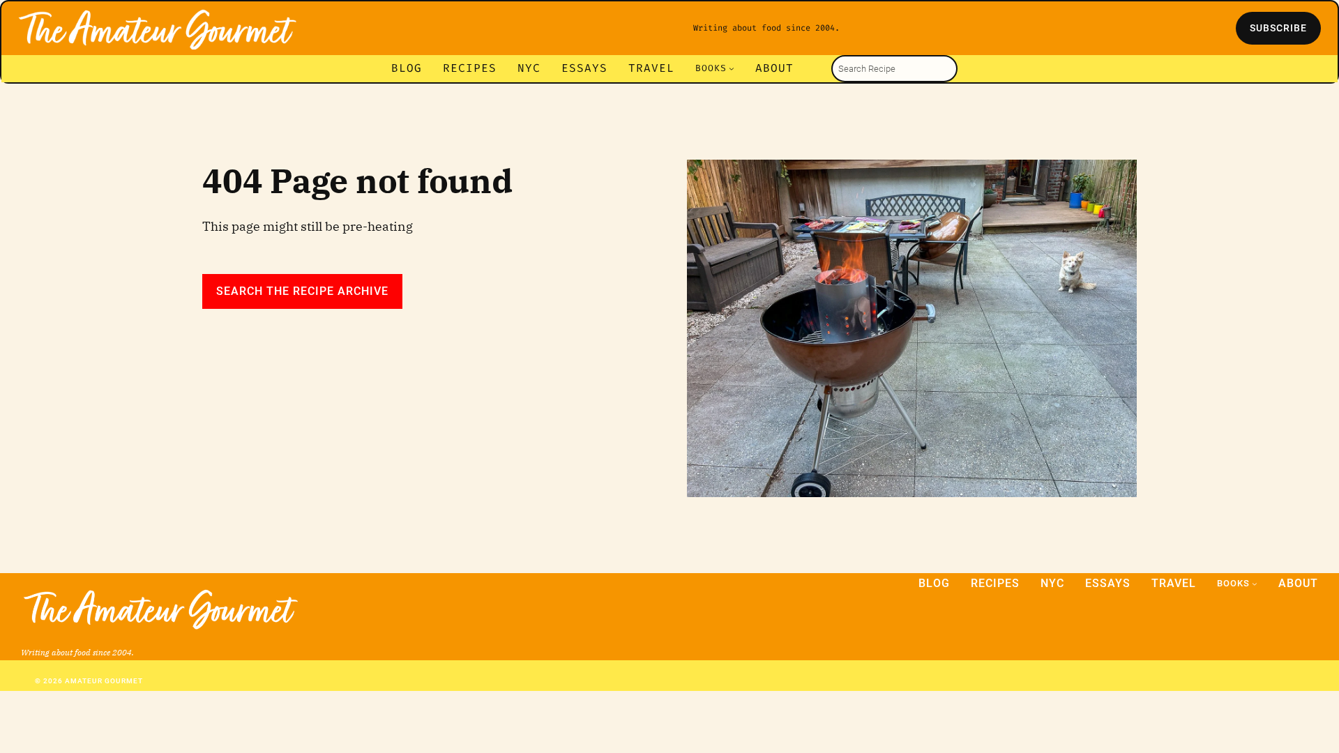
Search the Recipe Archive (302, 291)
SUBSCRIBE (1278, 27)
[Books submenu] (731, 68)
